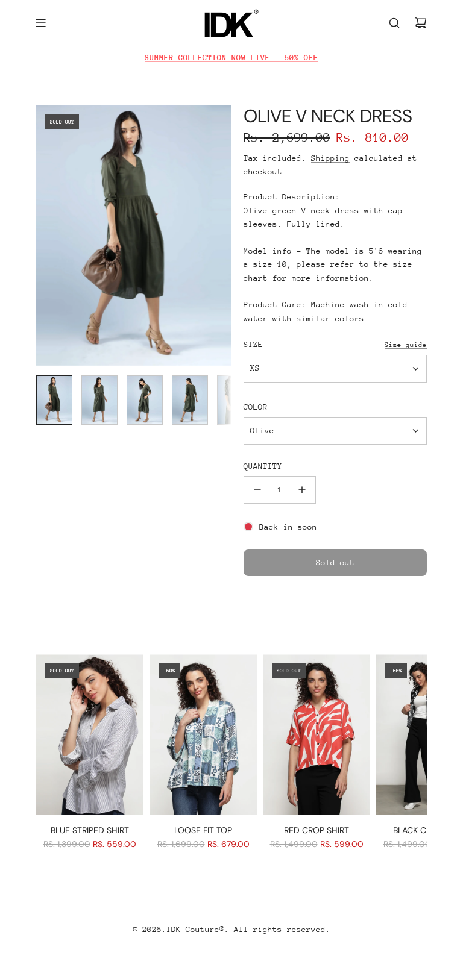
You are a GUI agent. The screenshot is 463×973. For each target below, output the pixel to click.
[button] (45, 235)
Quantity (263, 466)
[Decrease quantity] (257, 490)
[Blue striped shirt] (89, 734)
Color (256, 406)
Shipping (330, 158)
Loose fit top (203, 830)
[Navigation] (40, 23)
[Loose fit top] (203, 734)
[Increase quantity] (302, 490)
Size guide (406, 345)
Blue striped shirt (90, 830)
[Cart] (421, 23)
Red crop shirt (316, 830)
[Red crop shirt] (316, 734)
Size (253, 344)
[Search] (394, 23)
